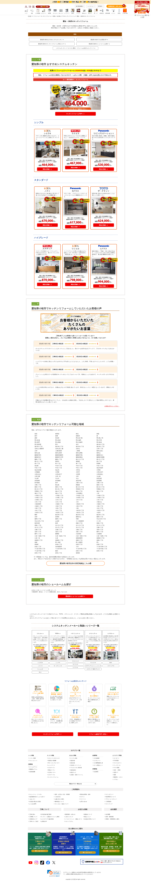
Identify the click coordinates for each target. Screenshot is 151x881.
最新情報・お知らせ (70, 814)
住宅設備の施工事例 (46, 814)
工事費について (33, 816)
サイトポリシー (110, 794)
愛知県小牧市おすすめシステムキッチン (51, 39)
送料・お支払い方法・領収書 (62, 794)
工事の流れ (32, 814)
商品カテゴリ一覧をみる (75, 783)
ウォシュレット (33, 760)
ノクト (39, 666)
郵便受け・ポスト (118, 777)
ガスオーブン (51, 767)
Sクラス (75, 664)
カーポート (116, 758)
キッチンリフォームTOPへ (51, 734)
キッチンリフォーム (53, 777)
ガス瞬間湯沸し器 (98, 763)
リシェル (39, 669)
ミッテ (57, 662)
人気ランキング (69, 816)
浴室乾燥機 (32, 771)
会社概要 (108, 814)
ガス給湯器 (96, 758)
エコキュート (97, 760)
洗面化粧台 (73, 770)
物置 (115, 774)
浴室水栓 (72, 763)
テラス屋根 (116, 767)
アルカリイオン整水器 (76, 767)
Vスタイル (75, 661)
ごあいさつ (32, 799)
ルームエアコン (33, 767)
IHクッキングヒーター (54, 763)
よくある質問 (32, 804)
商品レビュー (87, 816)
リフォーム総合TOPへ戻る (97, 734)
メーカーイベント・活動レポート (73, 819)
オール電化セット (98, 765)
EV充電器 (116, 760)
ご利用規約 (108, 801)
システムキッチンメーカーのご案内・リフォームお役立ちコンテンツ (75, 48)
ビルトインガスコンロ (54, 758)
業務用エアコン (33, 769)
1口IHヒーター (52, 772)
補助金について (88, 814)
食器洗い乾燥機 (52, 760)
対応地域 (100, 6)
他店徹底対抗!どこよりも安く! (37, 796)
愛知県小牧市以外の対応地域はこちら (74, 563)
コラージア (110, 666)
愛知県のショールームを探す (75, 596)
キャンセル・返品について (61, 804)
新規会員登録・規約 (85, 794)
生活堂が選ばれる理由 (35, 801)
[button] (54, 873)
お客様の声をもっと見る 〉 (111, 406)
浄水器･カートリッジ (75, 765)
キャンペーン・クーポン (35, 794)
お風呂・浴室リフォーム (76, 774)
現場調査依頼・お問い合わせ (116, 6)
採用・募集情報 (110, 816)
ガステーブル (51, 774)
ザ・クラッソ (57, 666)
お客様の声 (44, 821)
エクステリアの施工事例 (47, 819)
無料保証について (59, 801)
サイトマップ (109, 804)
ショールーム (90, 6)
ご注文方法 (57, 796)
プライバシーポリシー (111, 799)
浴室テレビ (73, 772)
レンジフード (51, 765)
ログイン (82, 796)
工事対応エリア (33, 819)
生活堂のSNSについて (90, 819)
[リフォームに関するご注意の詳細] (142, 16)
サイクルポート (118, 763)
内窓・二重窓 (117, 770)
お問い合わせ (83, 801)
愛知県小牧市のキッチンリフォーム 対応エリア (51, 44)
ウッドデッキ (117, 765)
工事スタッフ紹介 (33, 821)
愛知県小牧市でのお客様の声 (99, 39)
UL (39, 672)
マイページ (83, 799)
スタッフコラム (69, 821)
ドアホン (116, 779)
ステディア (92, 666)
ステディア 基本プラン (92, 669)
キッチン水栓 (73, 758)
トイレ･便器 (32, 758)
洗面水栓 (72, 760)
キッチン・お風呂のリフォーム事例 (50, 816)
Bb (110, 662)
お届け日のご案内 (59, 799)
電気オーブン (51, 770)
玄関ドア (116, 772)
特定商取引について (111, 796)
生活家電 (96, 771)
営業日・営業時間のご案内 (112, 819)
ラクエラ (92, 662)
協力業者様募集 (79, 6)
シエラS (39, 662)
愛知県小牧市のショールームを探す (98, 44)
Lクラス (75, 667)
